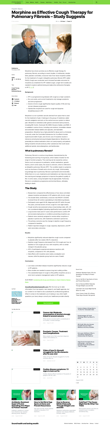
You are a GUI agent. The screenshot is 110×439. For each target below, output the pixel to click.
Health (36, 2)
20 (87, 372)
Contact (96, 423)
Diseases (42, 2)
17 (77, 372)
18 (80, 372)
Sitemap (92, 423)
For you (64, 2)
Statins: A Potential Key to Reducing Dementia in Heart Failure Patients (17, 301)
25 (81, 374)
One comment (16, 21)
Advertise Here (71, 2)
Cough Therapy (15, 88)
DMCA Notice (77, 423)
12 (84, 369)
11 (80, 369)
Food (60, 2)
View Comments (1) (48, 303)
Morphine (14, 89)
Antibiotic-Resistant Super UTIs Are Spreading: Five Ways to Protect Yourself (86, 274)
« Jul (77, 382)
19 (84, 372)
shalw (13, 77)
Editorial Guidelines (68, 423)
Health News (49, 2)
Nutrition (56, 2)
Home (27, 2)
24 (77, 374)
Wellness (32, 2)
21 (90, 372)
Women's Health (38, 399)
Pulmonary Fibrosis (16, 91)
